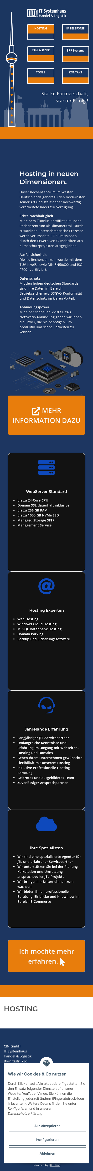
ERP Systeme (75, 50)
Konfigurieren (47, 1140)
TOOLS (40, 72)
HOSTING (40, 28)
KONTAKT (75, 72)
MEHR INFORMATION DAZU (46, 415)
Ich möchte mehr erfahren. (46, 956)
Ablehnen (47, 1153)
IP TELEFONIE (75, 28)
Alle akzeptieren (47, 1126)
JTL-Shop (54, 1165)
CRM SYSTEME (41, 50)
